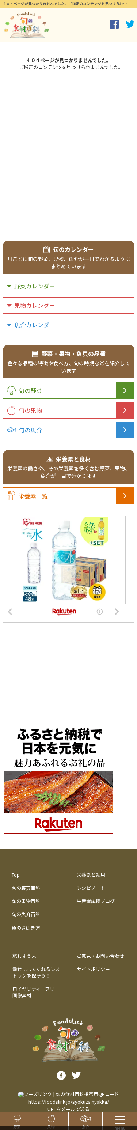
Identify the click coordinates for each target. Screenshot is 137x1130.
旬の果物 (30, 410)
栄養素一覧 (33, 495)
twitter (130, 24)
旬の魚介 (30, 430)
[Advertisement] (68, 143)
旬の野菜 (30, 390)
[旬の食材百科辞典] (26, 25)
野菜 (16, 1126)
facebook (114, 24)
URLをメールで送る (68, 1109)
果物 (51, 1126)
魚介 (85, 1126)
